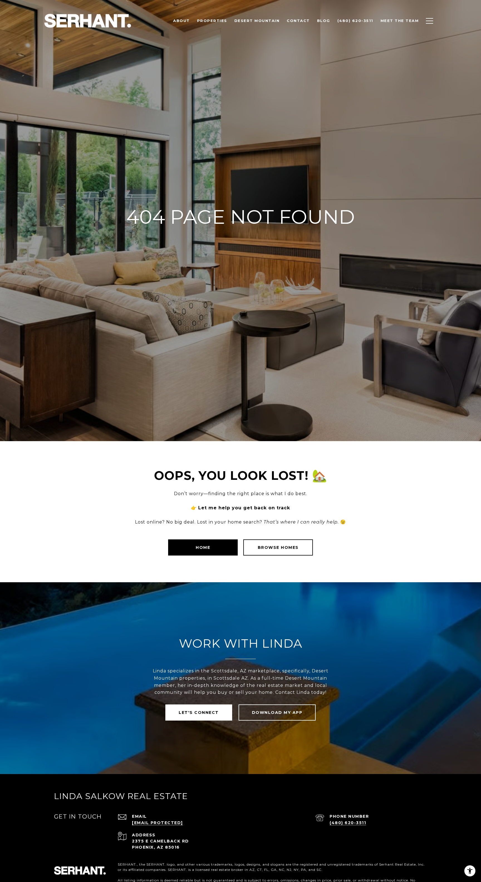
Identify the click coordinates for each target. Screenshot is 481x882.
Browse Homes (278, 547)
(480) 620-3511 (348, 822)
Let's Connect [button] (199, 712)
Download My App (277, 712)
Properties (212, 20)
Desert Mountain (257, 20)
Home (203, 547)
